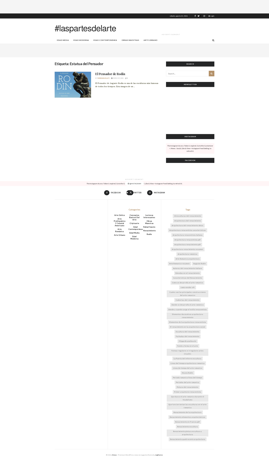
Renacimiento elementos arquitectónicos (187, 417)
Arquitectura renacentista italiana (187, 235)
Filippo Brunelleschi (187, 341)
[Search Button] (213, 40)
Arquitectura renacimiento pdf (187, 244)
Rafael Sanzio (149, 227)
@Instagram (135, 183)
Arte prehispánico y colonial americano (119, 222)
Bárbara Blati (104, 78)
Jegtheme (159, 455)
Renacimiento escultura (187, 427)
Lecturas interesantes (149, 216)
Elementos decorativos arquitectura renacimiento (187, 315)
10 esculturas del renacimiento (187, 216)
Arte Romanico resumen (179, 263)
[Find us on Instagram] (204, 16)
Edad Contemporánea (105, 40)
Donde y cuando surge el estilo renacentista (187, 309)
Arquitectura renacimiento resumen (187, 249)
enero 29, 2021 (118, 78)
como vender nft (188, 287)
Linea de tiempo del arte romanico (187, 368)
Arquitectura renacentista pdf (188, 240)
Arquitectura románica (187, 254)
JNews (114, 455)
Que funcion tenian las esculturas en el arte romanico (187, 406)
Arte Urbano (150, 40)
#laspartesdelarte (85, 27)
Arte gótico (119, 215)
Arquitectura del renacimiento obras (187, 225)
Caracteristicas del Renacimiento (187, 278)
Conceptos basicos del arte (134, 217)
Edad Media (63, 40)
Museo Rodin (187, 373)
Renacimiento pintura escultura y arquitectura (187, 432)
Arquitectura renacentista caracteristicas (187, 230)
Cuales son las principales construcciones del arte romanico (187, 293)
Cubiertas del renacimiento (187, 300)
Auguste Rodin (199, 263)
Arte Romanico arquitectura (188, 259)
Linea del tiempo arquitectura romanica (188, 363)
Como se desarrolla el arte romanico (187, 283)
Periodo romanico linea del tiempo (187, 377)
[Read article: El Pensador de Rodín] (73, 85)
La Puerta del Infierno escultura (187, 358)
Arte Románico (119, 230)
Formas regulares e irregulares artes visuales (187, 352)
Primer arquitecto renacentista (187, 392)
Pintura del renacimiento (187, 387)
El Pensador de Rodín (110, 74)
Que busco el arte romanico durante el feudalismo (187, 398)
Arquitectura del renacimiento (187, 221)
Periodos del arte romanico (187, 382)
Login (212, 16)
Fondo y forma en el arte (187, 346)
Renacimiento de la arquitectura (187, 412)
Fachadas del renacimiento (187, 336)
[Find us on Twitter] (199, 16)
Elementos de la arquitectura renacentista (187, 322)
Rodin (149, 234)
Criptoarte (134, 223)
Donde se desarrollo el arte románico (188, 305)
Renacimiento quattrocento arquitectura (187, 439)
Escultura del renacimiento (187, 332)
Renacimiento (149, 230)
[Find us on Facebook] (195, 16)
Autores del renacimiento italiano (187, 268)
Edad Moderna (81, 40)
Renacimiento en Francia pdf (187, 422)
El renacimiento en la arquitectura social (187, 327)
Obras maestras (130, 40)
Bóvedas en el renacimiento (188, 273)
